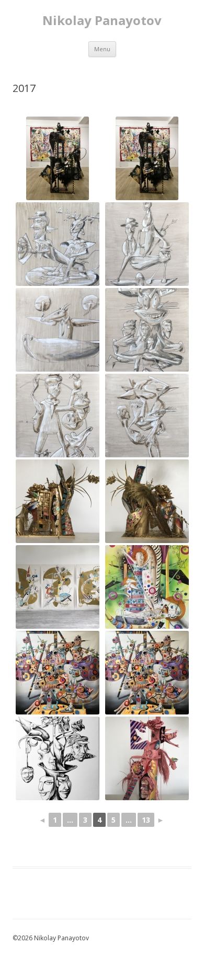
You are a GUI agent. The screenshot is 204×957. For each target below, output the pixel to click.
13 (146, 820)
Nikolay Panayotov (102, 21)
